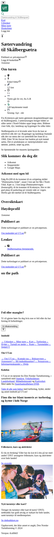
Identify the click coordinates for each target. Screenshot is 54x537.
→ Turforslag (39, 341)
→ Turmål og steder (16, 344)
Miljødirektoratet (24, 381)
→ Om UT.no (8, 358)
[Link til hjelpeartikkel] (26, 57)
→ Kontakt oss (22, 358)
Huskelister (6, 28)
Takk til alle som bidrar (12, 389)
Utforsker (5, 23)
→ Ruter (30, 344)
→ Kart (29, 341)
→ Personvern (41, 361)
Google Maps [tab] (13, 167)
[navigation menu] (2, 34)
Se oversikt (6, 463)
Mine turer (6, 25)
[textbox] (15, 17)
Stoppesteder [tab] (13, 165)
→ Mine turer (19, 341)
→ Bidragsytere (36, 358)
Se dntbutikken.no (9, 520)
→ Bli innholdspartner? (24, 361)
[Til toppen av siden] (3, 329)
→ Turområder (41, 344)
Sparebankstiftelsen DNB (27, 384)
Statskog (20, 378)
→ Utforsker (7, 341)
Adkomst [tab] (11, 162)
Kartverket (40, 381)
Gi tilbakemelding (9, 326)
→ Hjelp (24, 364)
